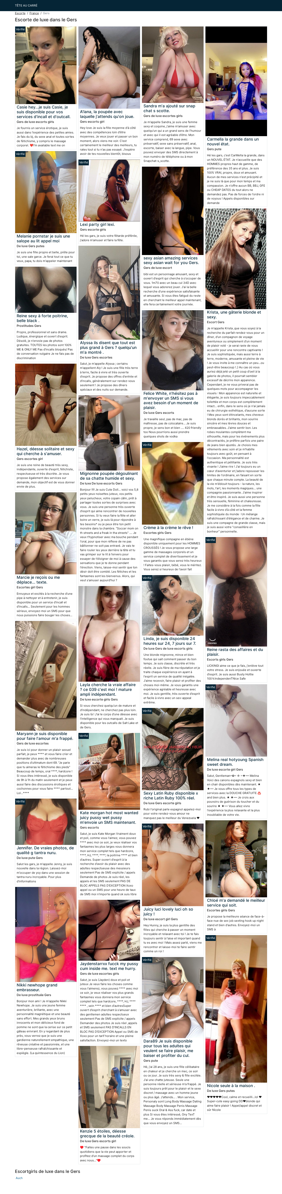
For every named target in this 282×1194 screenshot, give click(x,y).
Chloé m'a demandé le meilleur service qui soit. (236, 903)
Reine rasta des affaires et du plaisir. (235, 652)
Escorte (20, 13)
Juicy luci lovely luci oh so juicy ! (168, 911)
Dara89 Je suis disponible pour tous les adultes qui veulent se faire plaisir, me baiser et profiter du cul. (168, 1048)
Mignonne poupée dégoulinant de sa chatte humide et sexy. (109, 476)
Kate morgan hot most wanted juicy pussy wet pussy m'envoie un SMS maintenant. (109, 817)
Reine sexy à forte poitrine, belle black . (42, 318)
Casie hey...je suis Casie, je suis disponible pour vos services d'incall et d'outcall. (44, 112)
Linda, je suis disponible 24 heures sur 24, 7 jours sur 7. (169, 641)
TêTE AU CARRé (26, 5)
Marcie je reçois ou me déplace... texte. (38, 580)
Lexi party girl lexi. (97, 224)
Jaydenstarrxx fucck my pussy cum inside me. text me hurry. (109, 966)
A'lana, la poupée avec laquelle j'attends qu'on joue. (107, 114)
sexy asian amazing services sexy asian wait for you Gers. (171, 260)
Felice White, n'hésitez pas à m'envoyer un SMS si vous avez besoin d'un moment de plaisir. (170, 400)
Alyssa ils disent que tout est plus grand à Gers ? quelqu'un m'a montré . (108, 347)
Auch (19, 1178)
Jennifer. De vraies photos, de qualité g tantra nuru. (45, 850)
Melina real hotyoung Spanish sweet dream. (235, 762)
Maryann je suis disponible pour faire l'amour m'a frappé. (45, 736)
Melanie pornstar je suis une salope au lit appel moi (43, 238)
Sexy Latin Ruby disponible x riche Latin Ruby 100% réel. (170, 795)
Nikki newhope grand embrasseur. (37, 987)
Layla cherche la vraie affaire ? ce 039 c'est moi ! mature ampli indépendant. (108, 689)
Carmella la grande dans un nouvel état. (233, 141)
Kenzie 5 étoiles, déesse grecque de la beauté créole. (107, 1133)
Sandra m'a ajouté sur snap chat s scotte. (169, 108)
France (34, 13)
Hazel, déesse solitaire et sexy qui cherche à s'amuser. (45, 451)
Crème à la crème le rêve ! (168, 527)
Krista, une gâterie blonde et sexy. (234, 314)
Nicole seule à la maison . (231, 1085)
